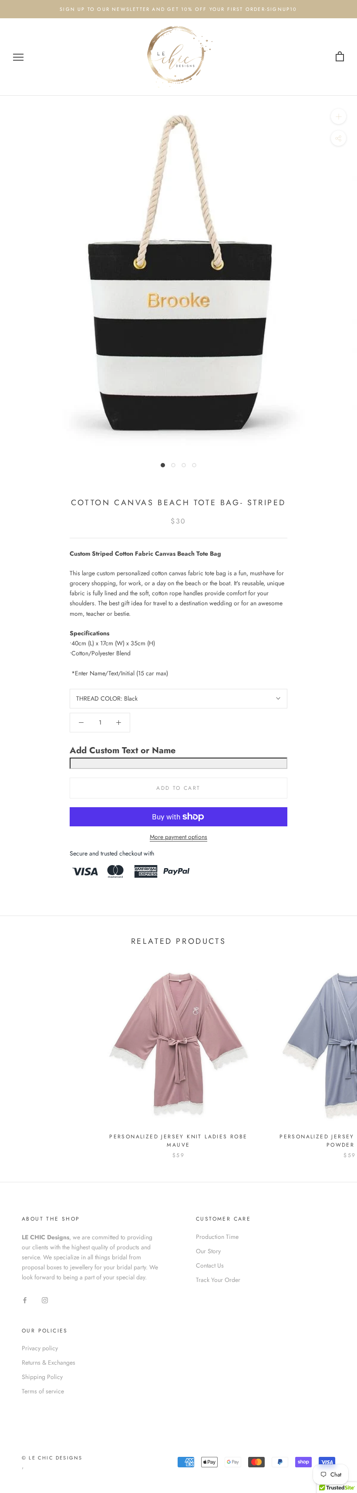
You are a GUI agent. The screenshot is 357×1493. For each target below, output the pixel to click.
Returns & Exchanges (48, 1362)
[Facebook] (25, 1300)
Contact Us (210, 1265)
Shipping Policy (42, 1376)
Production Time (217, 1236)
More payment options (178, 836)
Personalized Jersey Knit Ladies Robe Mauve (178, 1141)
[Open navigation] (18, 56)
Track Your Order (218, 1279)
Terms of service (43, 1391)
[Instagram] (45, 1300)
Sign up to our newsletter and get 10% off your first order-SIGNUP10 (178, 9)
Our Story (208, 1251)
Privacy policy (40, 1348)
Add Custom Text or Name (122, 750)
